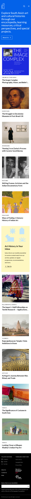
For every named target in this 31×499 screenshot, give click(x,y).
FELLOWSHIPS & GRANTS (9, 304)
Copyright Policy (19, 462)
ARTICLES (5, 373)
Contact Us (4, 472)
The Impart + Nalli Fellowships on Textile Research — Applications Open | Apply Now (15, 309)
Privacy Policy (19, 465)
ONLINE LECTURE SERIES (9, 77)
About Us (6, 37)
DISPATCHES (5, 111)
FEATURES (5, 180)
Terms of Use (19, 459)
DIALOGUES (5, 215)
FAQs (2, 475)
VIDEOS (4, 408)
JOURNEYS (5, 338)
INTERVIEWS (6, 146)
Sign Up (9, 266)
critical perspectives (11, 27)
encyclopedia (8, 22)
